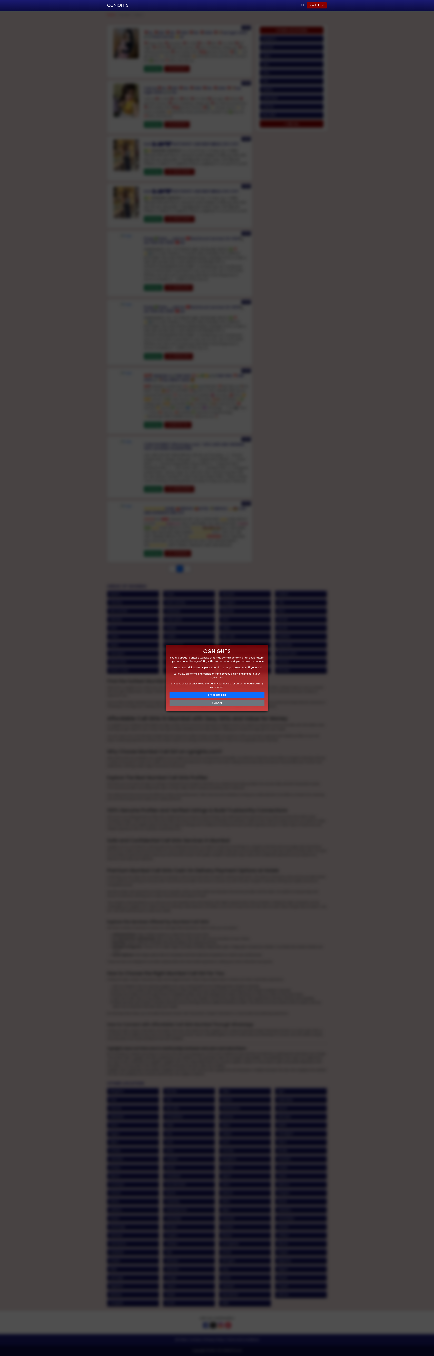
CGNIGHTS (118, 5)
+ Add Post (317, 5)
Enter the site (217, 695)
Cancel (217, 703)
